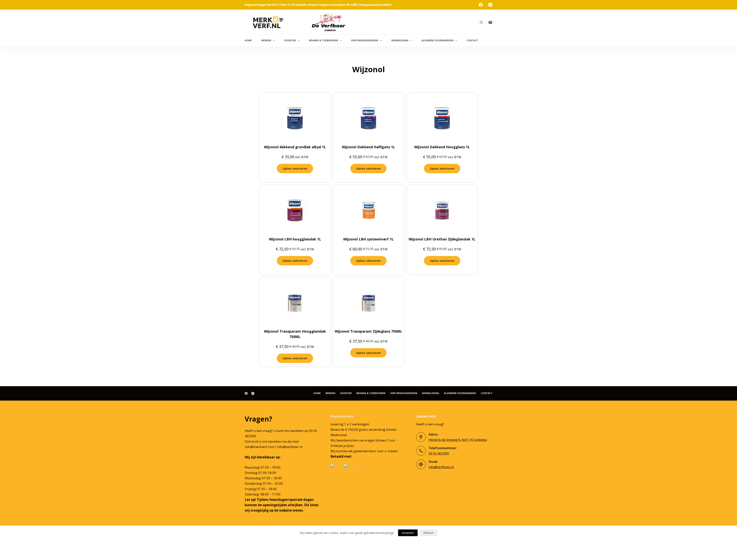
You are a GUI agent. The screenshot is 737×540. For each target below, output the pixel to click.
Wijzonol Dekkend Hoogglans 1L (442, 147)
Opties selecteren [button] (295, 168)
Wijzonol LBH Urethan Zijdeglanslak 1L (442, 239)
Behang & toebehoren (323, 40)
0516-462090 (439, 453)
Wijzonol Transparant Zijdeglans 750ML (368, 331)
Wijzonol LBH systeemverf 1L (368, 239)
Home (248, 40)
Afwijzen (428, 532)
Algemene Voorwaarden (437, 40)
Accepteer (408, 532)
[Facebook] (481, 5)
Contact (472, 40)
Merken (266, 40)
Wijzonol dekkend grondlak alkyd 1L (295, 147)
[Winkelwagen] (490, 22)
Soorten (290, 40)
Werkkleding (399, 40)
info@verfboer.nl (441, 467)
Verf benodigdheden (364, 40)
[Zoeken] (481, 22)
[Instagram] (490, 5)
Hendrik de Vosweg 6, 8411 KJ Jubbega (458, 439)
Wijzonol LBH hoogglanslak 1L (295, 239)
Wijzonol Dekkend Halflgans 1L (368, 147)
